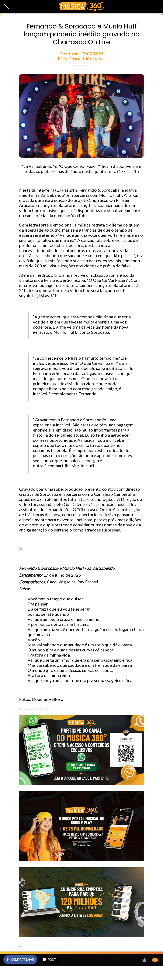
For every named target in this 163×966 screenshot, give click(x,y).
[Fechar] (6, 6)
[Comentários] (154, 960)
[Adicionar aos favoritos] (144, 960)
